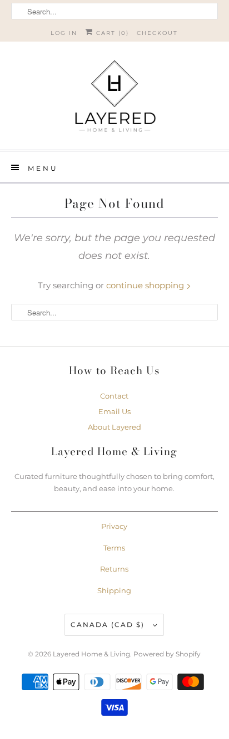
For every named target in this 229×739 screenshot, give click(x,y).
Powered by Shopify (167, 654)
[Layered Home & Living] (114, 99)
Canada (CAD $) (109, 624)
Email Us (114, 411)
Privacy (114, 526)
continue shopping (146, 285)
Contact (114, 395)
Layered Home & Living (91, 654)
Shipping (114, 590)
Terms (114, 547)
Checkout (157, 33)
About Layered (114, 426)
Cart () (111, 33)
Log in (64, 33)
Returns (114, 568)
